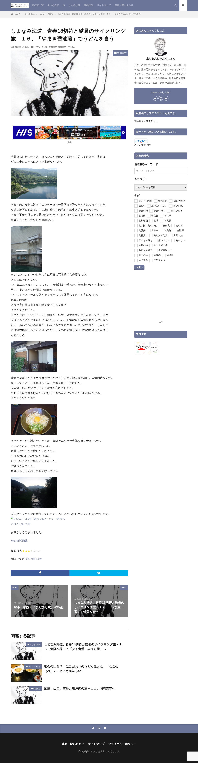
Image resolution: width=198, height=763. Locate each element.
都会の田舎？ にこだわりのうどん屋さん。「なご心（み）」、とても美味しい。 (81, 669)
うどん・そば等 (46, 14)
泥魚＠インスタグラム (145, 121)
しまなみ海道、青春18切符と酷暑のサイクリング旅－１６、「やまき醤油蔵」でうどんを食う (100, 14)
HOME (17, 14)
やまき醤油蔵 (19, 541)
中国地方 (53, 47)
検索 (139, 267)
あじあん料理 (35, 645)
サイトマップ (104, 5)
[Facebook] (40, 573)
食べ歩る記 (29, 14)
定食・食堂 (30, 559)
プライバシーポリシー (122, 744)
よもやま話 (74, 5)
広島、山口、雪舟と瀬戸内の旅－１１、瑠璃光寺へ (79, 688)
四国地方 (62, 47)
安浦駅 (39, 559)
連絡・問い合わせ (124, 5)
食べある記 (53, 5)
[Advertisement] (160, 298)
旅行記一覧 (38, 5)
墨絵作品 (88, 5)
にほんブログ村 (20, 524)
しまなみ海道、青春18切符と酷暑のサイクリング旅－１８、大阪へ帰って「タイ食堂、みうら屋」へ (83, 647)
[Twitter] (98, 573)
